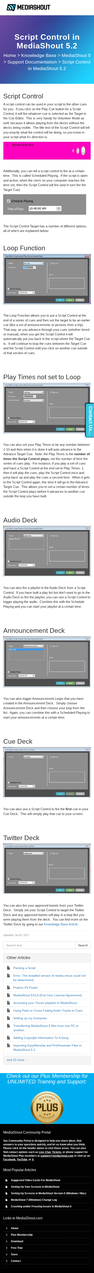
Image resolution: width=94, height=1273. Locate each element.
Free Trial (17, 1247)
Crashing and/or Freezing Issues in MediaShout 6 (41, 1206)
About (14, 1228)
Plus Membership (22, 1234)
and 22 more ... (17, 1060)
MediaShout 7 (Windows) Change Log (34, 1199)
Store (14, 1254)
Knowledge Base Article (61, 924)
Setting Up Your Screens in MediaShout (35, 1186)
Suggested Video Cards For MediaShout (35, 1180)
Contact (16, 1261)
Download (17, 1241)
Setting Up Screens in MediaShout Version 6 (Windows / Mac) (48, 1193)
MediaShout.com (29, 1218)
